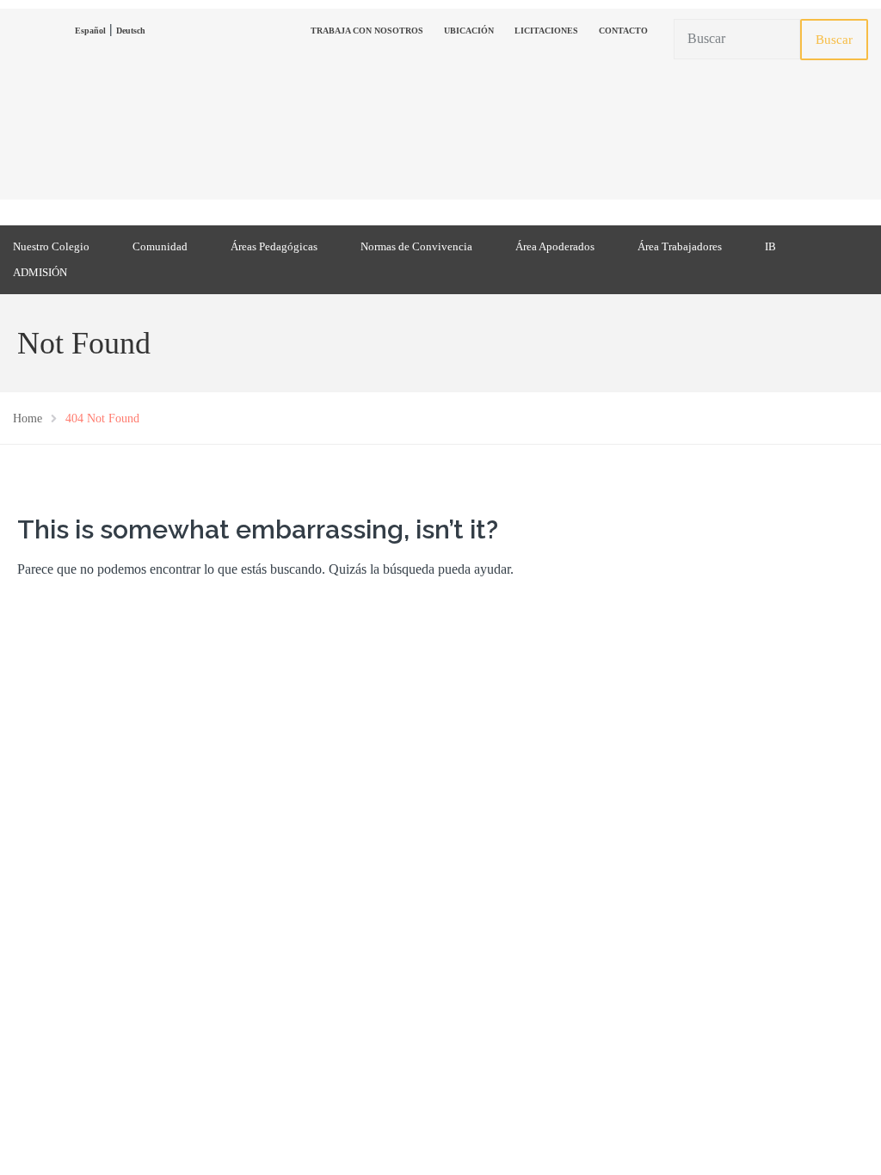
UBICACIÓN (469, 30)
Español (90, 30)
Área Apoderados (555, 246)
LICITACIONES (546, 30)
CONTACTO (623, 30)
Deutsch (130, 30)
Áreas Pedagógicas (274, 246)
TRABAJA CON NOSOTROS (367, 30)
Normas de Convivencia (416, 246)
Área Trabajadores (680, 246)
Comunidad (160, 246)
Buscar (834, 39)
